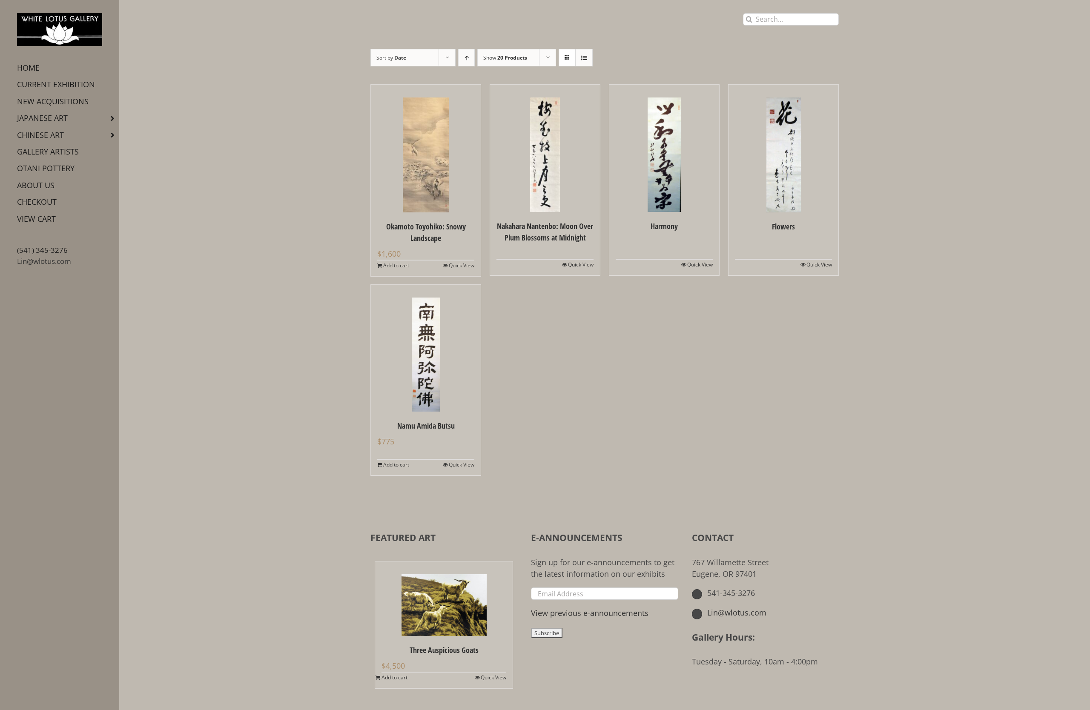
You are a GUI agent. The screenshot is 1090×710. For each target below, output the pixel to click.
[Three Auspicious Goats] (444, 598)
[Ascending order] (466, 57)
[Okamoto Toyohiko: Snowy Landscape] (426, 148)
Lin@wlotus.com (44, 261)
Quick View (461, 265)
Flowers (783, 226)
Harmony (664, 226)
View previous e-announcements (589, 613)
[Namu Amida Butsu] (426, 348)
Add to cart (396, 265)
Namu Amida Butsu (426, 426)
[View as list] (584, 57)
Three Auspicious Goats (444, 650)
